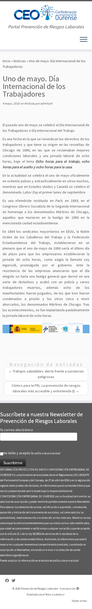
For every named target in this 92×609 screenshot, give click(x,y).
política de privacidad (47, 453)
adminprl (46, 103)
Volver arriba (79, 601)
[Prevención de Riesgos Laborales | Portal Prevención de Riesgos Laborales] (46, 13)
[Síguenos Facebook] (8, 580)
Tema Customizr (54, 594)
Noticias (20, 61)
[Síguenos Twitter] (15, 580)
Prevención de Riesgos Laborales (39, 588)
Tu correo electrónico (16, 429)
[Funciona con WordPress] (77, 587)
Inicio (6, 61)
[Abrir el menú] (83, 40)
